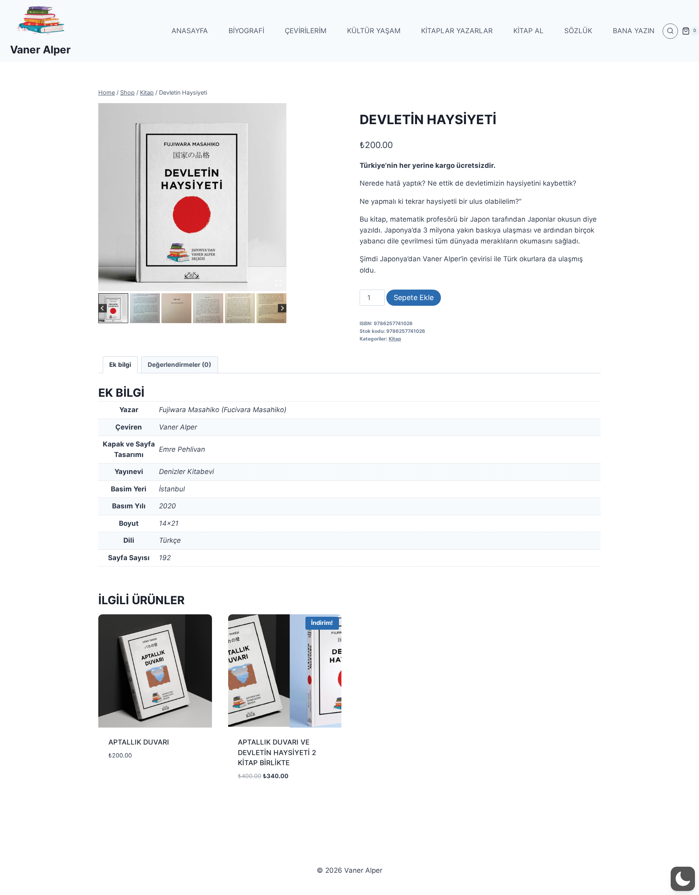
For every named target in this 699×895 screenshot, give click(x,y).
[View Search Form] (670, 31)
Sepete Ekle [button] (127, 779)
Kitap (395, 339)
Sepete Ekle (414, 297)
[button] (113, 308)
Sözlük (578, 31)
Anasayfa (190, 31)
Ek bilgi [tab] (120, 364)
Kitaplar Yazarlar (457, 31)
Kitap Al (528, 31)
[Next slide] (282, 308)
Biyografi (246, 31)
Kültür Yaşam (373, 31)
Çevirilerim (305, 31)
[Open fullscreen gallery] (278, 283)
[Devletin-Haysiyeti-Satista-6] (192, 197)
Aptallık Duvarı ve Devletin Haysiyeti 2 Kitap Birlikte (277, 752)
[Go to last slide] (102, 308)
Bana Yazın (634, 31)
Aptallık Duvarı (138, 742)
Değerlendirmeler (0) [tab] (179, 364)
